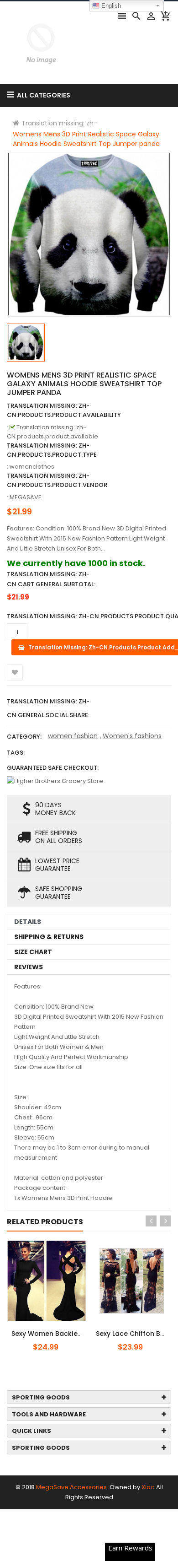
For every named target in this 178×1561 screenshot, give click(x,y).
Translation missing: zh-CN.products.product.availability (64, 410)
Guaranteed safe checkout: (53, 767)
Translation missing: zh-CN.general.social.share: (48, 708)
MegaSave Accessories (71, 1487)
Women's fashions (132, 735)
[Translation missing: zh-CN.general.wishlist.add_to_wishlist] (15, 672)
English (110, 5)
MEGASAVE (26, 497)
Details (27, 921)
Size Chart (33, 951)
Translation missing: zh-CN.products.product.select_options (65, 1328)
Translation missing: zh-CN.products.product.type (52, 450)
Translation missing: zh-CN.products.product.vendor (57, 480)
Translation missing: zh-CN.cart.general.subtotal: (51, 579)
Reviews (28, 967)
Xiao (148, 1487)
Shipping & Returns (49, 936)
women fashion (73, 735)
